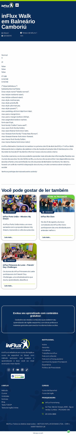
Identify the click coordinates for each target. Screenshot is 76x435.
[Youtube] (18, 370)
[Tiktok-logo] (27, 370)
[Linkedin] (22, 370)
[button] (17, 5)
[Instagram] (9, 370)
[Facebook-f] (13, 370)
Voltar (45, 427)
